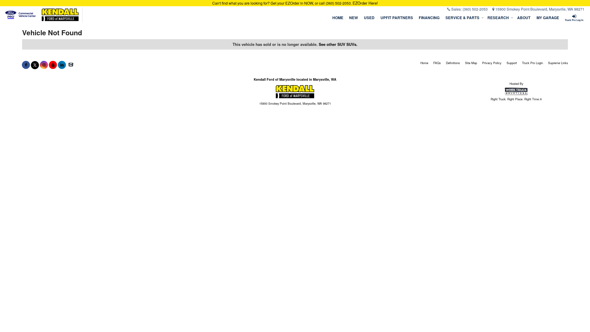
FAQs (437, 63)
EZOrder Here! (365, 3)
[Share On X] (35, 64)
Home (337, 17)
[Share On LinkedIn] (62, 64)
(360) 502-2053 (475, 9)
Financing (429, 17)
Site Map (471, 63)
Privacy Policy (492, 63)
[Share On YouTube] (53, 64)
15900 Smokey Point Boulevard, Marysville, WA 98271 (539, 9)
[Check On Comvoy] (71, 64)
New (353, 17)
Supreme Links (558, 63)
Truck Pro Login (532, 63)
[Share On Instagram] (44, 64)
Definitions (453, 63)
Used (369, 17)
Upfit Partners (397, 17)
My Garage (548, 17)
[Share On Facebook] (26, 64)
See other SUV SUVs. (338, 44)
